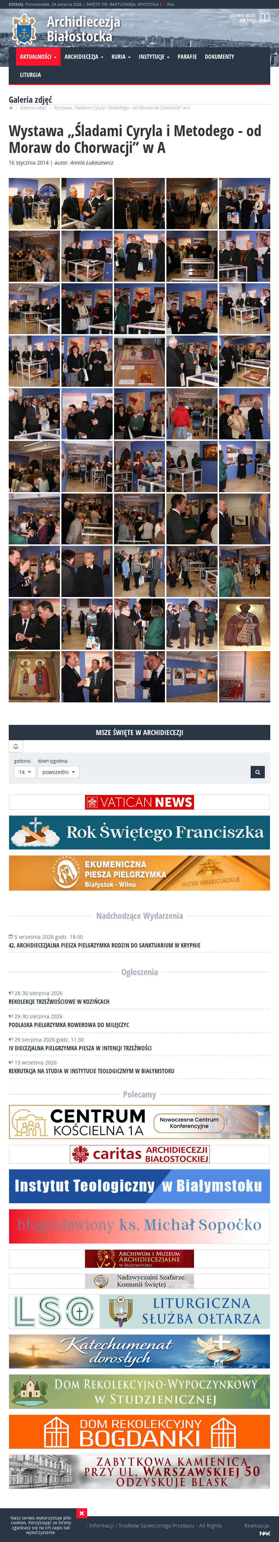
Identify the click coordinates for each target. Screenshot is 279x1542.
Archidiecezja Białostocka (84, 28)
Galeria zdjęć (33, 108)
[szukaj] (16, 746)
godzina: (22, 761)
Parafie (187, 57)
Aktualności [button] (36, 57)
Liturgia (30, 75)
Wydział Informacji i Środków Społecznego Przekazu (131, 1525)
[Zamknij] (81, 1513)
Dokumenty (219, 57)
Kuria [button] (119, 57)
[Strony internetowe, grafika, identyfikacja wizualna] (265, 1532)
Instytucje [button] (152, 57)
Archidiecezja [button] (82, 57)
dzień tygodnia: (53, 761)
